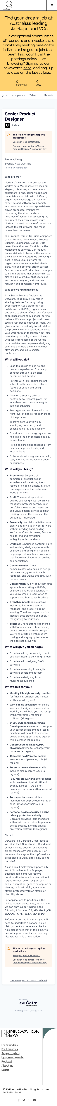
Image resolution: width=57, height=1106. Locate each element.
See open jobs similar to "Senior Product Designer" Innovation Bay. (30, 147)
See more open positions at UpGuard (28, 980)
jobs (4, 95)
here (27, 68)
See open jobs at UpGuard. (26, 141)
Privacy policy (21, 1011)
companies (18, 95)
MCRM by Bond (12, 1093)
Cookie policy (36, 1011)
